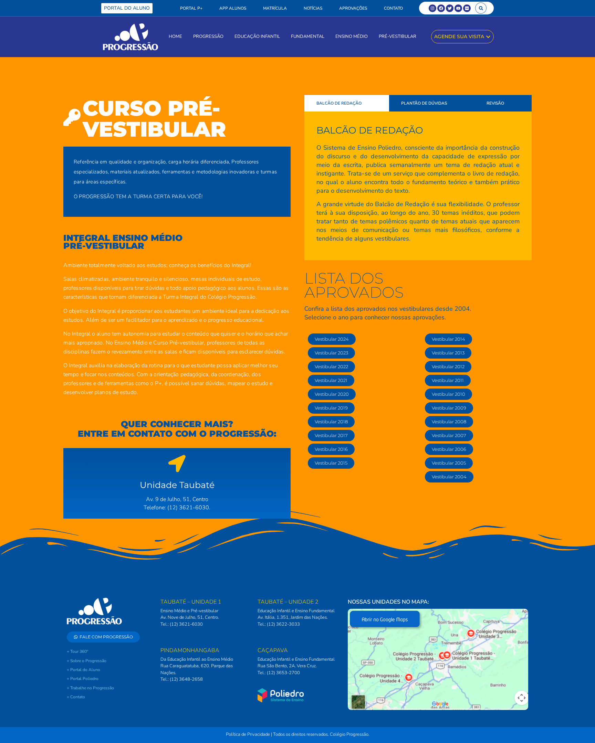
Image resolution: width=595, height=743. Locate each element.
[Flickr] (467, 8)
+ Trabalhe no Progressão (90, 688)
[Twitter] (449, 8)
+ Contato (76, 697)
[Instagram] (432, 8)
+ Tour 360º (77, 651)
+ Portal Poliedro (82, 678)
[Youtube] (458, 8)
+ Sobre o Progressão (86, 661)
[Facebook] (441, 8)
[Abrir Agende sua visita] (488, 36)
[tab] (346, 103)
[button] (481, 8)
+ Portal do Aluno (83, 669)
